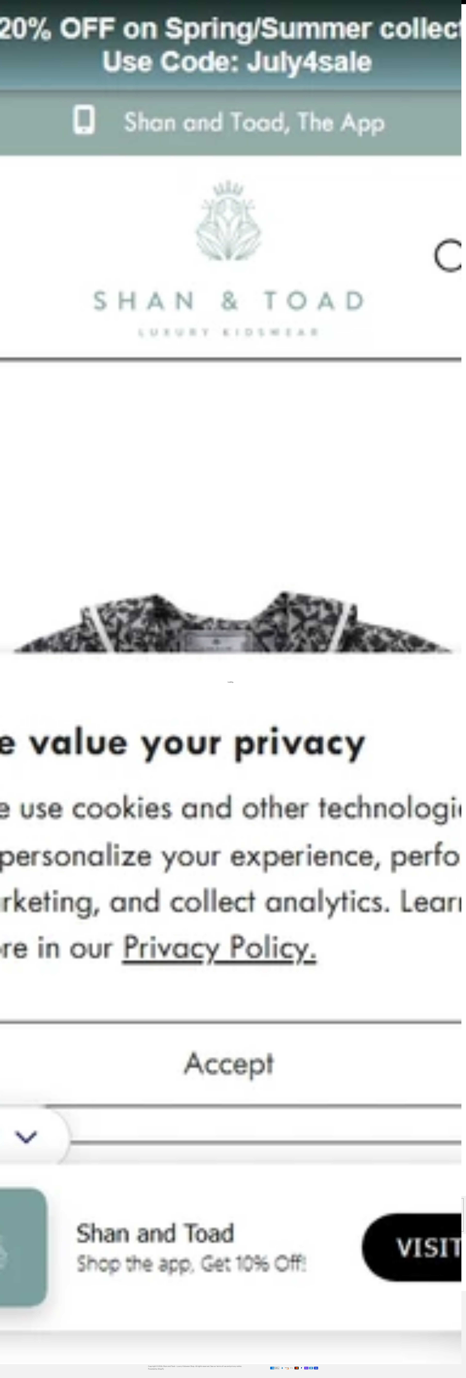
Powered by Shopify (156, 1369)
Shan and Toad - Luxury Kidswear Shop (178, 1366)
